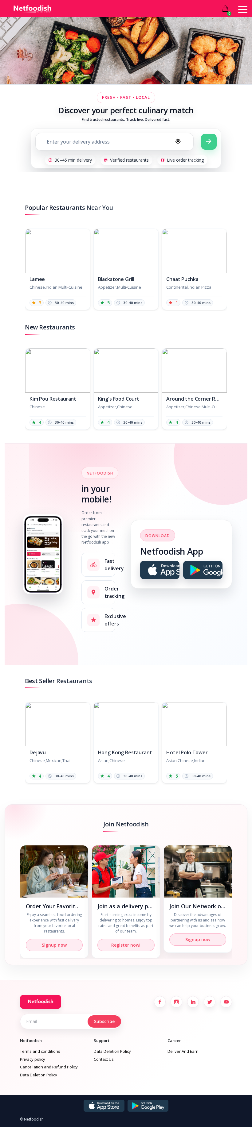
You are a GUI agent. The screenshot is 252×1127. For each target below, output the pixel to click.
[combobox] (114, 142)
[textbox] (103, 141)
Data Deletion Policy (38, 1075)
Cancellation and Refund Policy (49, 1067)
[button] (228, 266)
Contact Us (104, 1059)
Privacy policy (32, 1059)
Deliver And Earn (183, 1051)
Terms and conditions (40, 1051)
